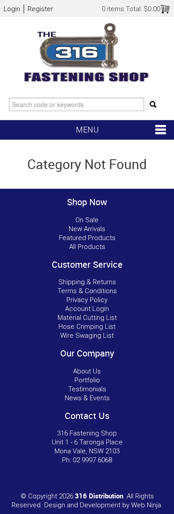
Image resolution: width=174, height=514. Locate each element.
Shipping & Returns (87, 282)
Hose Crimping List (87, 327)
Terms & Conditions (87, 291)
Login (12, 9)
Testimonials (87, 389)
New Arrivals (87, 229)
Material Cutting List (87, 318)
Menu (87, 129)
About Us (87, 371)
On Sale (87, 220)
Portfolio (87, 380)
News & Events (87, 398)
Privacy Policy (87, 300)
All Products (87, 247)
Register (40, 9)
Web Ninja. (147, 505)
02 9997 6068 (92, 460)
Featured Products (87, 238)
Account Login (87, 309)
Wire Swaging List (87, 336)
